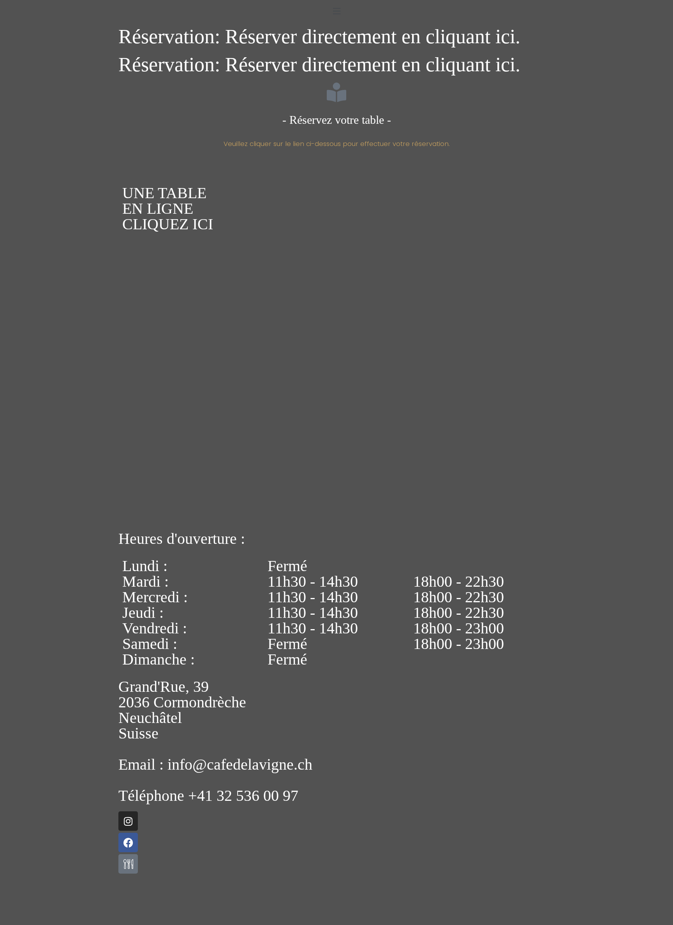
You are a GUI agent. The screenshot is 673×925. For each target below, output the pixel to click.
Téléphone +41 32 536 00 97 (208, 795)
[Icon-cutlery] (128, 864)
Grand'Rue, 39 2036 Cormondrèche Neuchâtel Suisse (182, 710)
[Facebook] (128, 842)
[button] (336, 11)
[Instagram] (128, 821)
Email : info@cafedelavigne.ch (215, 764)
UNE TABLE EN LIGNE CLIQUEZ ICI (167, 208)
